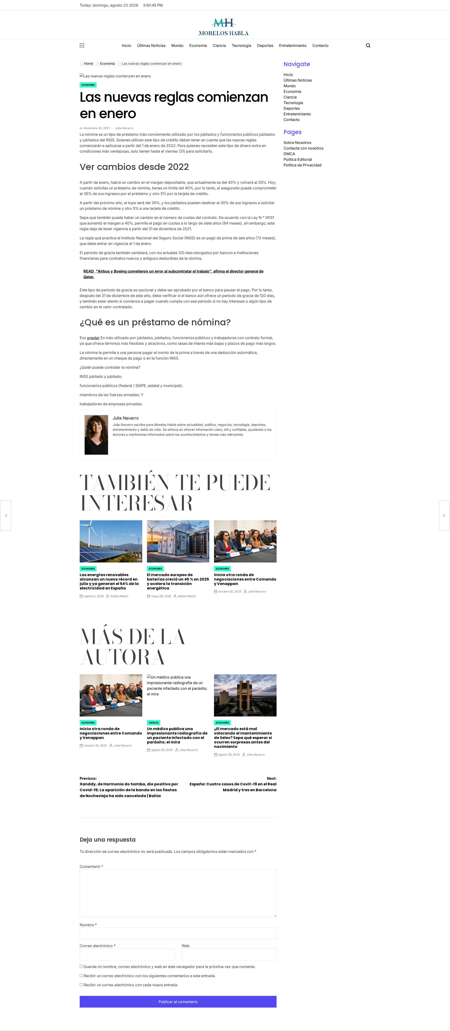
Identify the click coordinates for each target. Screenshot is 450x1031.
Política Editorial (298, 159)
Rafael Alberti (119, 596)
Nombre (88, 924)
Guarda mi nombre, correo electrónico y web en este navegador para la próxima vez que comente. (169, 966)
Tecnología (241, 45)
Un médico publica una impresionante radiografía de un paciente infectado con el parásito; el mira (177, 735)
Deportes (265, 45)
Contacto (320, 45)
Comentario (91, 866)
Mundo (177, 45)
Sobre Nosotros (297, 142)
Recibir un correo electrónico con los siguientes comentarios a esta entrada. (150, 975)
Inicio (126, 45)
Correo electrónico (98, 945)
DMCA (289, 153)
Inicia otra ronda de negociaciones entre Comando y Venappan (245, 579)
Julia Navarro (124, 128)
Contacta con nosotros (303, 148)
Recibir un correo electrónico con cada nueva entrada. (131, 984)
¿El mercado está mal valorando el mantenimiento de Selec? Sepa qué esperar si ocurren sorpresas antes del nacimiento (243, 738)
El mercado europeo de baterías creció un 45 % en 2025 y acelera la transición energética (178, 581)
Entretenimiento (293, 45)
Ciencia (219, 45)
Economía (198, 45)
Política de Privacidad (303, 165)
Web (186, 945)
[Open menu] (82, 45)
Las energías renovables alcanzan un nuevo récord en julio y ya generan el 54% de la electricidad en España (109, 581)
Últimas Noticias (151, 45)
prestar (93, 337)
